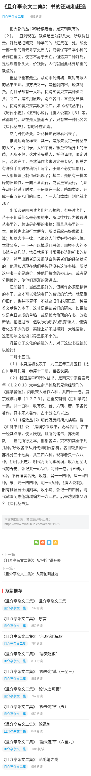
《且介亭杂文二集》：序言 (24, 619)
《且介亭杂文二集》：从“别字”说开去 (31, 560)
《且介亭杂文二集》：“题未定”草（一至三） (39, 672)
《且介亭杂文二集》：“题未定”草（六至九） (39, 742)
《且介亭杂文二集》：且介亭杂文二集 (34, 601)
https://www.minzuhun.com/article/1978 (31, 524)
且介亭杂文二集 (13, 16)
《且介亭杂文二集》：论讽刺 (26, 724)
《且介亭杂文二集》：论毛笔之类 (30, 760)
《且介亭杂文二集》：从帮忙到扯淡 (30, 574)
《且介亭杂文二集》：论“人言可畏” (31, 689)
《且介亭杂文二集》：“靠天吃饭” (29, 654)
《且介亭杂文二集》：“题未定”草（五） (35, 707)
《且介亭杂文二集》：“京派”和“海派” (32, 636)
